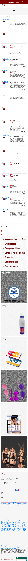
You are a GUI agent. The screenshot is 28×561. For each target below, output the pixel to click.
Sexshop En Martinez (19, 528)
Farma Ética (7, 534)
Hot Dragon (13, 530)
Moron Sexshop (23, 534)
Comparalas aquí (4, 372)
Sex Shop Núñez (8, 507)
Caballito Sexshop (14, 546)
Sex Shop (2, 518)
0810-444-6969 (6, 483)
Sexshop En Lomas (8, 528)
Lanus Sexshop (8, 532)
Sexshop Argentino (14, 507)
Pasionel (13, 70)
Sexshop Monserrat (8, 548)
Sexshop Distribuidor (3, 526)
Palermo (16, 474)
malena (3, 231)
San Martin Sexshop (24, 520)
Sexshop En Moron (24, 528)
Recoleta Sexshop (8, 526)
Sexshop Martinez (14, 544)
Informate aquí (4, 306)
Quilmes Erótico (18, 529)
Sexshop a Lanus (8, 505)
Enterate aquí (4, 273)
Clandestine (4, 230)
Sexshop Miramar (24, 546)
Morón (2, 492)
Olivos (2, 496)
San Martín (2, 497)
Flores (15, 482)
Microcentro (16, 477)
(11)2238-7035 (6, 482)
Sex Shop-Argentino (3, 503)
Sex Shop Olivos (18, 505)
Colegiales (16, 486)
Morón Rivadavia (3, 493)
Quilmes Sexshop (14, 528)
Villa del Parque (16, 478)
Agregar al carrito (23, 29)
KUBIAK (13, 162)
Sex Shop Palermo (3, 505)
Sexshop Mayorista (24, 544)
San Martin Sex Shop (3, 524)
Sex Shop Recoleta (14, 503)
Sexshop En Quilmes (3, 530)
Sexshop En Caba (14, 526)
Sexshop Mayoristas (8, 546)
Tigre (2, 501)
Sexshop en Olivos (8, 529)
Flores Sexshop (3, 532)
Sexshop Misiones (3, 548)
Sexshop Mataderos (19, 544)
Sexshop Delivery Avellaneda (9, 559)
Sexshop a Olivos (13, 505)
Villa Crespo (16, 483)
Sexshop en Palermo (24, 529)
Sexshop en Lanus (19, 526)
